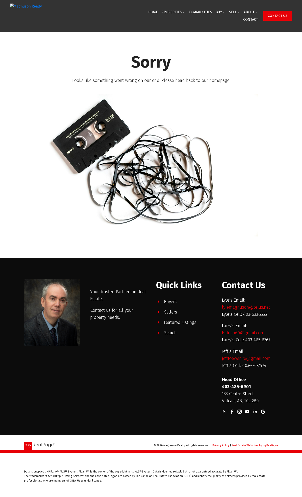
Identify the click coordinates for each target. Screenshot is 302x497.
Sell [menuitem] (233, 12)
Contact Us (277, 16)
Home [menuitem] (153, 12)
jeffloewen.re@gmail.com (246, 358)
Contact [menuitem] (250, 19)
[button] (277, 16)
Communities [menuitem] (200, 12)
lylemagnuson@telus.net (246, 307)
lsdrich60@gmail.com (243, 332)
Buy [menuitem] (219, 12)
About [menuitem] (249, 12)
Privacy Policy (220, 445)
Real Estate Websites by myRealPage (255, 445)
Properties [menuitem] (171, 12)
